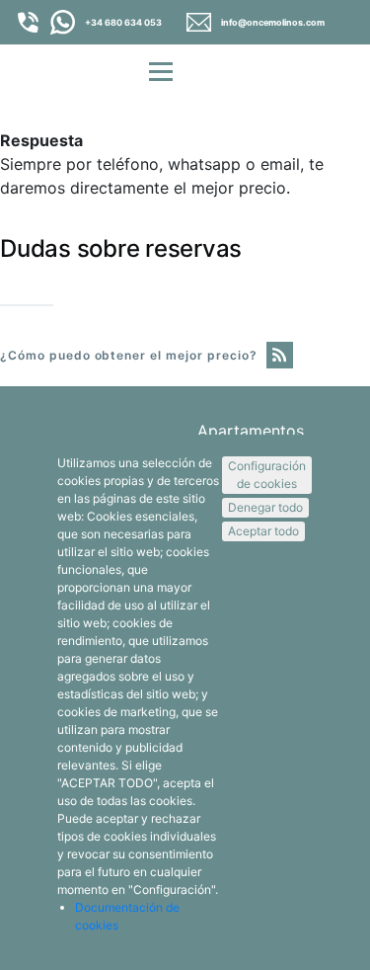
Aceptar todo (263, 531)
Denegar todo (265, 507)
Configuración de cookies (267, 474)
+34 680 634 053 (123, 22)
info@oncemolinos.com (273, 22)
